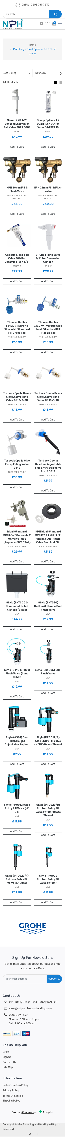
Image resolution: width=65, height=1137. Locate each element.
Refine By (40, 73)
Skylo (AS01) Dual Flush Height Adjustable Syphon (17, 741)
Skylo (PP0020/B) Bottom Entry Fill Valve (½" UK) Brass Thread (48, 810)
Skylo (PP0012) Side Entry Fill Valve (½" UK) (17, 808)
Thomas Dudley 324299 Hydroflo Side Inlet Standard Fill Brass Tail (17, 328)
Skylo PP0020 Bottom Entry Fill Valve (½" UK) (48, 879)
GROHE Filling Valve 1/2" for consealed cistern (48, 258)
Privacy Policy (11, 1090)
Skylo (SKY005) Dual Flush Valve (48, 672)
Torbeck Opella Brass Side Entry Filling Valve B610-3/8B (17, 397)
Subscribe (54, 979)
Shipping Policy (11, 1100)
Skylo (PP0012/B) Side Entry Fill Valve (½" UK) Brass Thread (48, 741)
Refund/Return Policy (15, 1085)
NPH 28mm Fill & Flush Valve (16, 189)
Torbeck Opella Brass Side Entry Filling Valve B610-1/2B (48, 397)
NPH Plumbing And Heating (33, 1124)
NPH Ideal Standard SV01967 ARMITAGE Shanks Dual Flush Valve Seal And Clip (48, 537)
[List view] (60, 82)
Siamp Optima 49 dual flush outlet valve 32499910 (48, 124)
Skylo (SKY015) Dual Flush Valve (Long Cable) (17, 674)
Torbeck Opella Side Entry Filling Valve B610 (17, 464)
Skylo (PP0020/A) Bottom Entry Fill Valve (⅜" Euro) (17, 879)
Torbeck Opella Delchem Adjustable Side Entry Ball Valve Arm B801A (48, 466)
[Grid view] (55, 82)
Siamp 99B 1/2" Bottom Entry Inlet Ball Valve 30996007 (17, 124)
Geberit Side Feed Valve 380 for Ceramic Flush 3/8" (17, 258)
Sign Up (7, 1057)
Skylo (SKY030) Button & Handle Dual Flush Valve (48, 606)
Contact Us (9, 1062)
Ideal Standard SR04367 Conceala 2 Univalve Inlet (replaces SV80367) (17, 537)
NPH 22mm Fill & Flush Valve (48, 189)
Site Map (8, 1067)
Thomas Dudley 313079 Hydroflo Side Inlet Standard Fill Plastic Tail (48, 328)
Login (6, 1051)
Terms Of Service (13, 1095)
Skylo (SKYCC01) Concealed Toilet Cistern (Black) (17, 606)
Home (32, 45)
